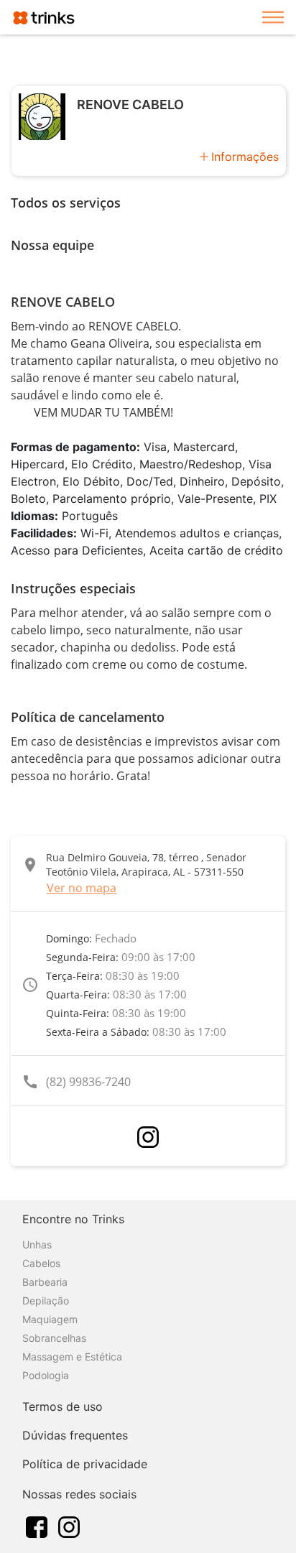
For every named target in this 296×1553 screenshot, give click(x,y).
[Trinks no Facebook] (36, 1526)
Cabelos (41, 1263)
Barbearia (45, 1282)
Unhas (37, 1244)
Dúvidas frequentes (75, 1435)
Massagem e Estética (72, 1356)
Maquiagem (50, 1319)
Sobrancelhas (54, 1338)
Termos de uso (62, 1406)
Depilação (45, 1300)
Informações (245, 156)
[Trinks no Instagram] (69, 1526)
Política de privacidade (84, 1464)
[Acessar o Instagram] (148, 1137)
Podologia (45, 1375)
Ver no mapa (81, 888)
